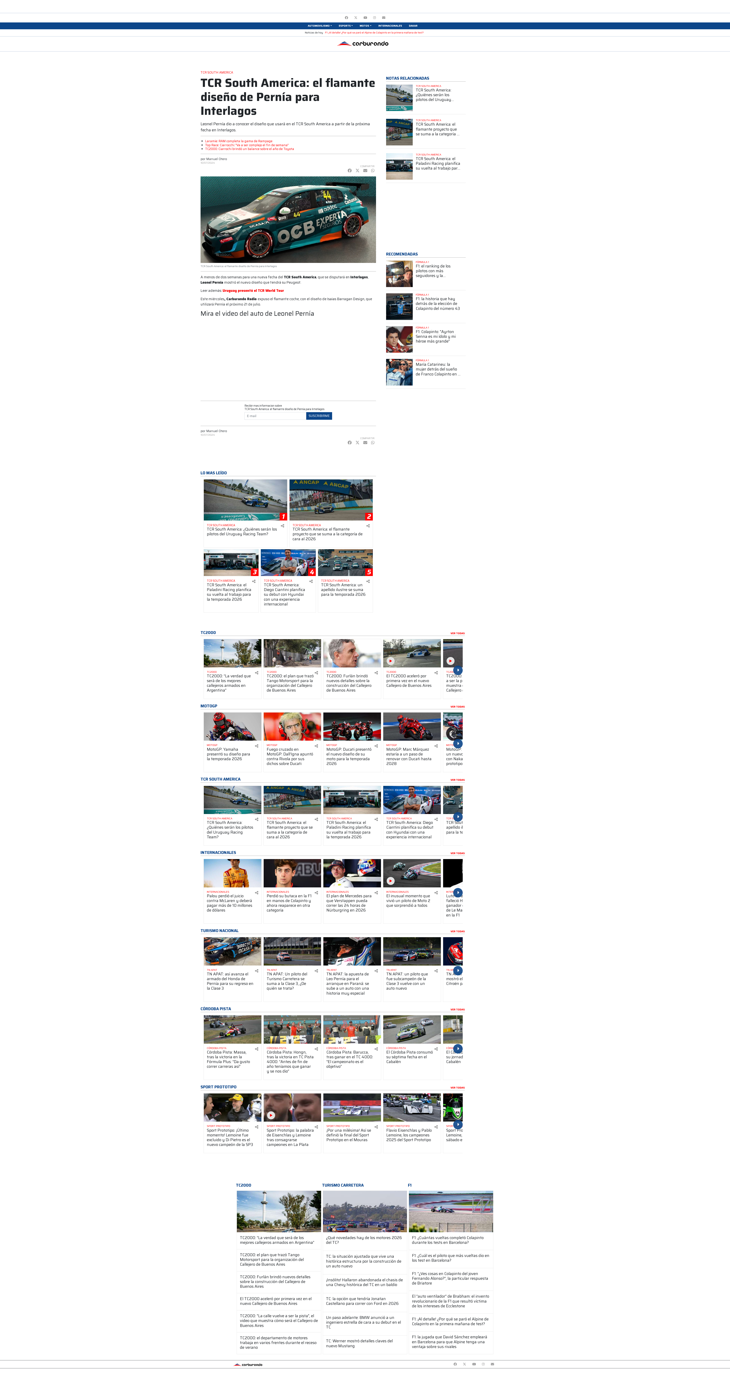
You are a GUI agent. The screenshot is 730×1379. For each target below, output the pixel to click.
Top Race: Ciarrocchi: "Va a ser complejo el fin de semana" (247, 145)
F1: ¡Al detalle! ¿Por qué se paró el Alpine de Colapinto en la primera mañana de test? (374, 33)
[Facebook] (346, 18)
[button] (319, 25)
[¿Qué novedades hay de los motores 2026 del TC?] (365, 1211)
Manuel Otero (216, 158)
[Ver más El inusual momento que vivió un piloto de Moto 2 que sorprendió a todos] (412, 873)
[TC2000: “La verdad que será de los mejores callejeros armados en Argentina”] (279, 1211)
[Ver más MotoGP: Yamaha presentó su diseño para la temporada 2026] (232, 727)
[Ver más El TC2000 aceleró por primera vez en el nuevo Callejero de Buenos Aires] (412, 653)
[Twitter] (355, 18)
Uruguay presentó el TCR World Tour (253, 290)
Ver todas (458, 633)
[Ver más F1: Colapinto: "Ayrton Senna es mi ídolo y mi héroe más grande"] (399, 339)
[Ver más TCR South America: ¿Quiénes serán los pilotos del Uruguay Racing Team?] (399, 98)
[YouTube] (365, 18)
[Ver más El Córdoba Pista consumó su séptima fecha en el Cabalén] (412, 1029)
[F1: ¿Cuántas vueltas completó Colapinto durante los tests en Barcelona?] (451, 1211)
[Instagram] (374, 18)
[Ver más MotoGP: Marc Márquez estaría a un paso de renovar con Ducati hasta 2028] (412, 727)
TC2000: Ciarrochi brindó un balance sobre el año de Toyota (249, 148)
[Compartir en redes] (282, 526)
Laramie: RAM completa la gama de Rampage (238, 141)
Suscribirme (319, 415)
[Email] (383, 18)
